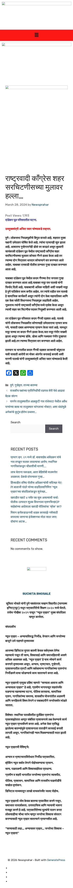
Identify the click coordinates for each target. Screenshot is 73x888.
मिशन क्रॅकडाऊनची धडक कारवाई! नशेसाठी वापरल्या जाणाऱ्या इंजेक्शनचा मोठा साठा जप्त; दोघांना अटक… (34, 517)
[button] (36, 35)
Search (15, 422)
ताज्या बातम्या (30, 385)
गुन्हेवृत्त (18, 385)
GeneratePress (56, 860)
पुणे (11, 385)
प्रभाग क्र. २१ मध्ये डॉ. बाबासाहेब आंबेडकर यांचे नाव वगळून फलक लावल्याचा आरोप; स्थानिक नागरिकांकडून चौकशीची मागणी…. (36, 461)
